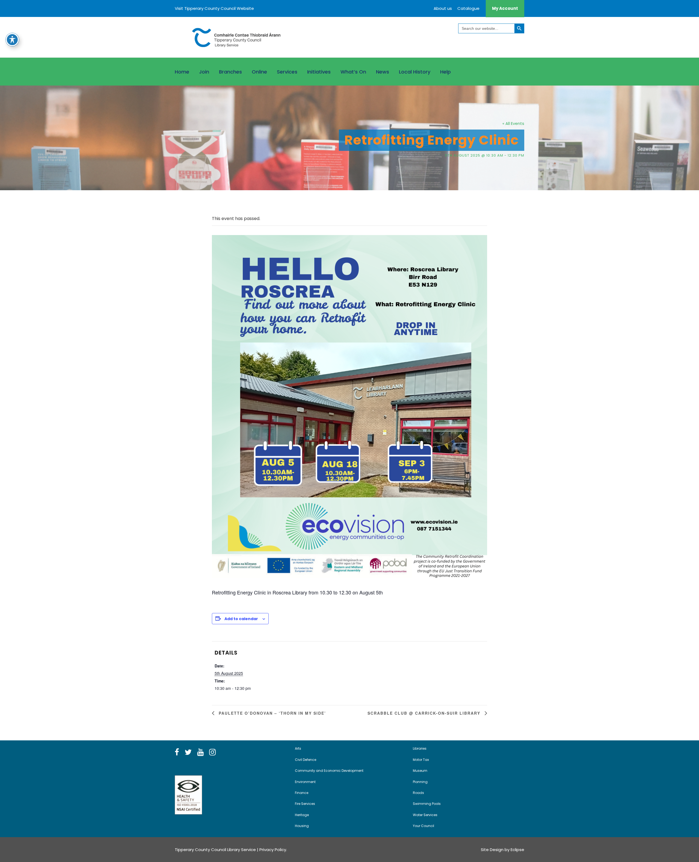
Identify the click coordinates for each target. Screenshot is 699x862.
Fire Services (305, 803)
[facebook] (177, 752)
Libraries (419, 748)
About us (443, 8)
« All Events (513, 123)
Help (445, 71)
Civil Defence (305, 759)
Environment (305, 781)
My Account (505, 8)
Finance (301, 792)
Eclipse (517, 849)
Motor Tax (421, 759)
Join (204, 71)
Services (287, 71)
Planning (420, 781)
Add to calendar (241, 618)
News (382, 71)
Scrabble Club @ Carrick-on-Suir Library (425, 713)
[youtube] (200, 752)
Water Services (425, 815)
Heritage (302, 815)
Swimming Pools (427, 803)
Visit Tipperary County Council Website (214, 8)
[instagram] (212, 752)
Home (182, 71)
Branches (230, 71)
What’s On (353, 71)
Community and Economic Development (329, 770)
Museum (420, 770)
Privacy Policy (272, 849)
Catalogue (468, 8)
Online (259, 71)
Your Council (423, 825)
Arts (298, 748)
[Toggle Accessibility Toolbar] (12, 39)
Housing (302, 825)
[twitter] (188, 752)
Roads (418, 792)
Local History (414, 71)
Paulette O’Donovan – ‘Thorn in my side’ (271, 713)
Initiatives (319, 71)
